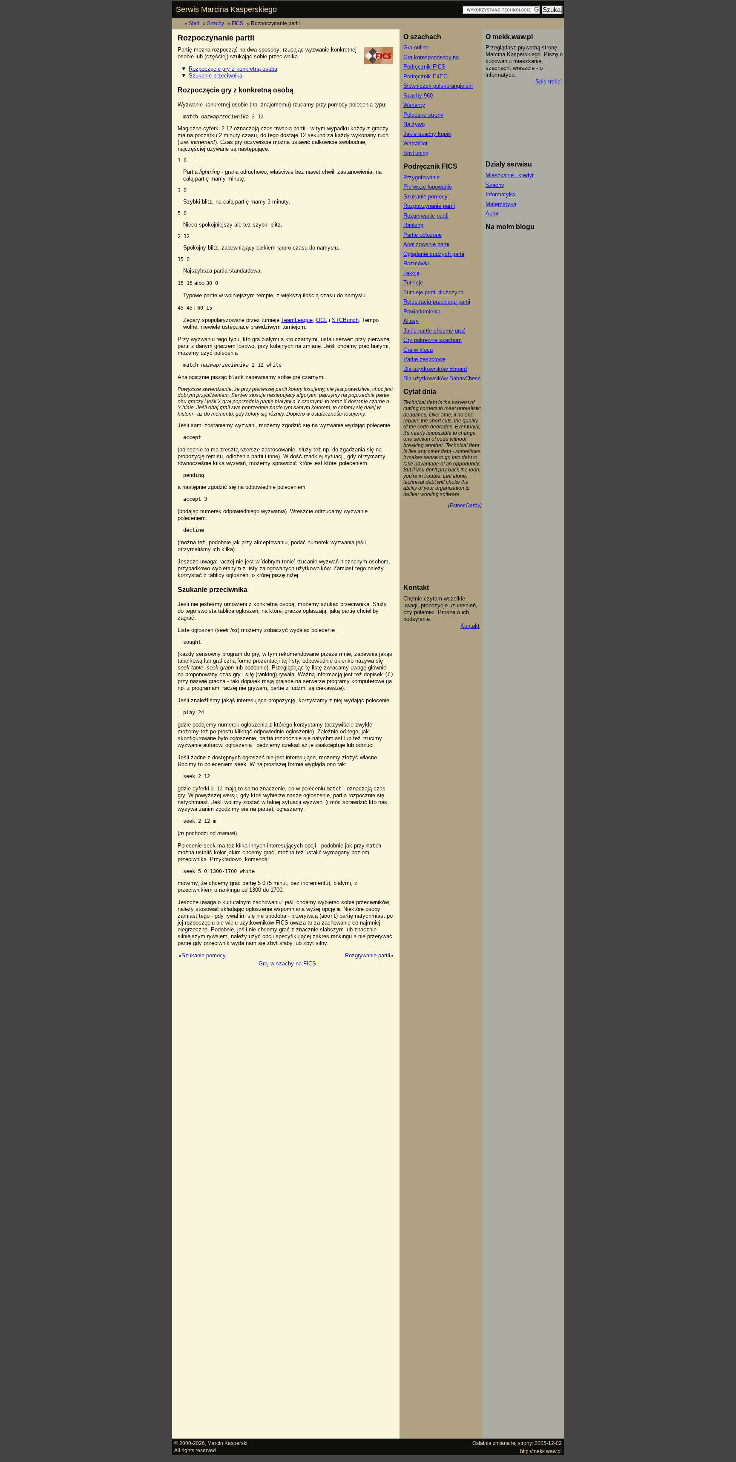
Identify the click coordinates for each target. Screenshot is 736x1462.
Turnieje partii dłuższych (433, 292)
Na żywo (414, 124)
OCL (321, 320)
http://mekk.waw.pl (541, 1451)
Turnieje (413, 282)
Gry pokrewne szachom (432, 340)
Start (194, 23)
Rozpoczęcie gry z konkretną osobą (233, 69)
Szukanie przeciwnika (215, 75)
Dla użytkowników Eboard (435, 369)
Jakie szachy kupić (427, 134)
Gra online (415, 47)
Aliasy (411, 321)
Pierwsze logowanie (427, 187)
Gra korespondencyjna (431, 57)
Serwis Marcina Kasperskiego (226, 9)
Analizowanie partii (426, 244)
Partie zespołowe (424, 359)
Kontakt (470, 626)
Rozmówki (416, 263)
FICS (237, 23)
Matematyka (501, 204)
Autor (492, 213)
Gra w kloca (418, 350)
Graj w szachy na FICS (287, 963)
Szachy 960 (418, 95)
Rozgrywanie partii (367, 955)
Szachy (215, 23)
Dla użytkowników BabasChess (442, 378)
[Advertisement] (285, 1416)
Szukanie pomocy (203, 955)
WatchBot (415, 143)
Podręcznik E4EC (425, 76)
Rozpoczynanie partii (429, 206)
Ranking (413, 225)
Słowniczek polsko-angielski (438, 86)
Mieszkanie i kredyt (510, 175)
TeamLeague (297, 320)
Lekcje (411, 273)
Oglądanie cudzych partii (433, 254)
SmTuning (415, 153)
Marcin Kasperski (227, 1443)
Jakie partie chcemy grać (434, 330)
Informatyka (500, 194)
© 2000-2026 (189, 1443)
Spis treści (548, 81)
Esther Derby (465, 505)
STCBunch (345, 320)
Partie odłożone (422, 235)
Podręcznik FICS (424, 66)
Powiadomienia (421, 311)
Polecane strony (423, 115)
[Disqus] (286, 1074)
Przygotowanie (421, 177)
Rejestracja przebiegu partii (436, 302)
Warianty (414, 105)
